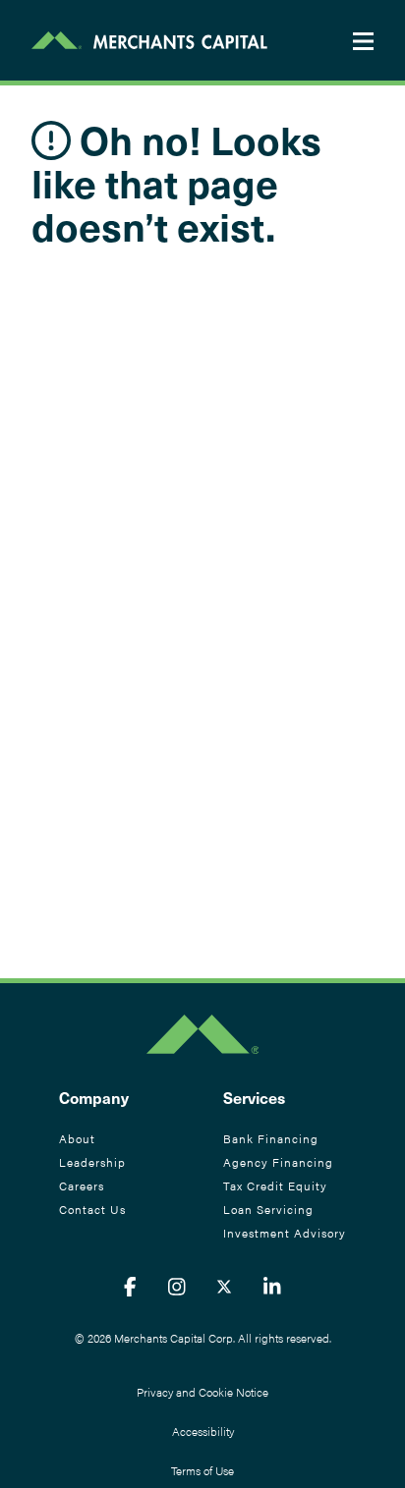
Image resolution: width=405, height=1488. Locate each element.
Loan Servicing (268, 1209)
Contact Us (92, 1209)
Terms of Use (202, 1470)
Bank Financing (270, 1138)
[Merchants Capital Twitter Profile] (224, 1285)
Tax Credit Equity (275, 1185)
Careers (81, 1185)
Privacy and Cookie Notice (202, 1392)
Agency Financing (278, 1162)
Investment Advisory (284, 1232)
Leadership (92, 1162)
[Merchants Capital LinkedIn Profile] (272, 1285)
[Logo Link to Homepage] (149, 40)
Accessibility (203, 1431)
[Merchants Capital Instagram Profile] (177, 1285)
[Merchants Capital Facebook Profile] (130, 1285)
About (77, 1138)
